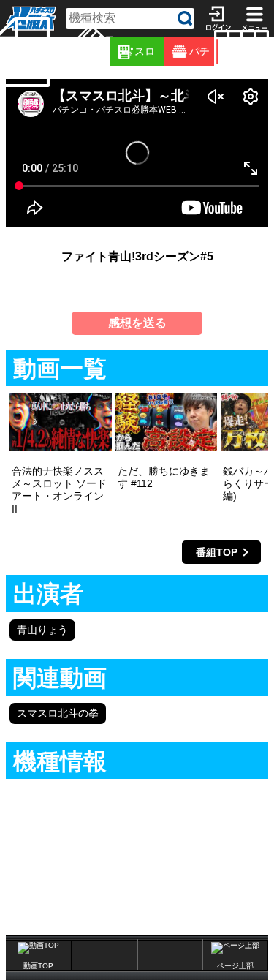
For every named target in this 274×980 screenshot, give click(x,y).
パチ (199, 51)
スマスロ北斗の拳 (58, 713)
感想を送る (137, 323)
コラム (107, 51)
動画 (271, 51)
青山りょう (42, 630)
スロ (144, 51)
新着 (52, 51)
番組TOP (216, 552)
